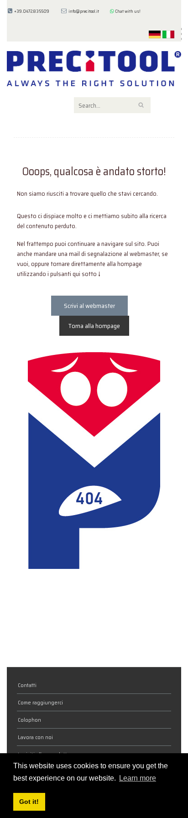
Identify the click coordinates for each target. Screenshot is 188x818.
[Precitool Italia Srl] (94, 68)
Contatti (27, 685)
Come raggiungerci (40, 702)
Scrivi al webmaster (89, 306)
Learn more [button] (137, 778)
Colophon (29, 719)
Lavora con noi (35, 737)
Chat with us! (127, 11)
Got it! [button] (29, 801)
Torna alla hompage (94, 326)
